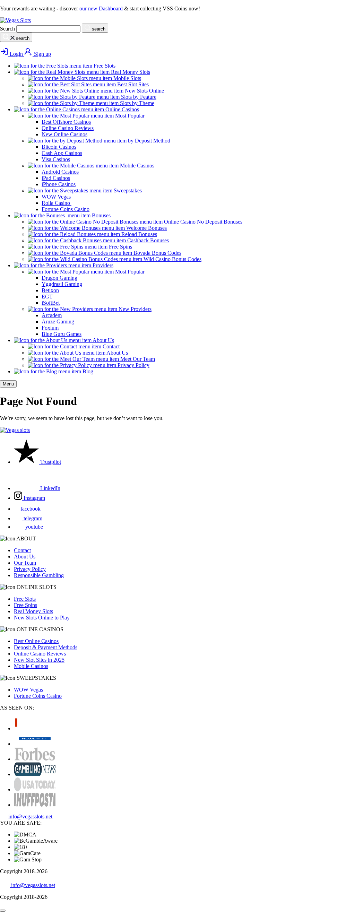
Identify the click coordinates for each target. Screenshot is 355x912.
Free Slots (25, 599)
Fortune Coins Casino (38, 696)
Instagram (33, 498)
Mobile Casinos (31, 666)
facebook (30, 509)
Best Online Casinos (36, 641)
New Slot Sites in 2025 (39, 660)
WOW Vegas (28, 690)
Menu (8, 383)
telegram (32, 518)
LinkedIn (49, 488)
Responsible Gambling (39, 575)
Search (7, 29)
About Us (24, 556)
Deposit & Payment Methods (45, 647)
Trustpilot (50, 462)
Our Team (25, 563)
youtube (33, 527)
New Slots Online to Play (42, 617)
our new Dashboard (101, 8)
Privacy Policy (30, 569)
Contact (22, 550)
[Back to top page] (3, 911)
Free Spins (25, 605)
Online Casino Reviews (40, 654)
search (97, 29)
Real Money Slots (33, 611)
